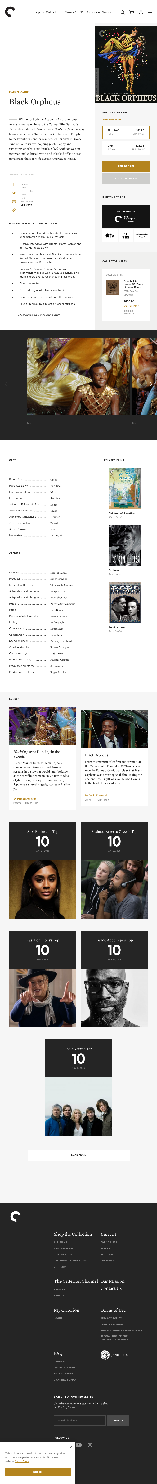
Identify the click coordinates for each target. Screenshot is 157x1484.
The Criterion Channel (96, 12)
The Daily (107, 1260)
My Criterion (66, 1310)
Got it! (37, 1472)
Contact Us (111, 1288)
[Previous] (6, 384)
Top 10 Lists (109, 1242)
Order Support (64, 1367)
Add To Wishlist (126, 178)
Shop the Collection (46, 12)
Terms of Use (113, 1310)
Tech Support (63, 1373)
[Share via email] (14, 202)
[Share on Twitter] (14, 193)
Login (58, 1318)
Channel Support (66, 1379)
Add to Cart (126, 166)
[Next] (151, 384)
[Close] (70, 1447)
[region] (37, 1463)
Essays (17, 803)
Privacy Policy (111, 1318)
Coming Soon (63, 1254)
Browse (59, 1289)
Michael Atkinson (26, 798)
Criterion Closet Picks (70, 1260)
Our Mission (113, 1281)
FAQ (58, 1353)
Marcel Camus (19, 92)
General (60, 1361)
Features (107, 1254)
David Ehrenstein (98, 795)
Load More (78, 1154)
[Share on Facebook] (14, 185)
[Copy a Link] (14, 211)
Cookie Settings (112, 1324)
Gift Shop (61, 1266)
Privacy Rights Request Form (122, 1330)
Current (70, 12)
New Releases (64, 1248)
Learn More (22, 1461)
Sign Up (59, 1295)
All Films (60, 1242)
